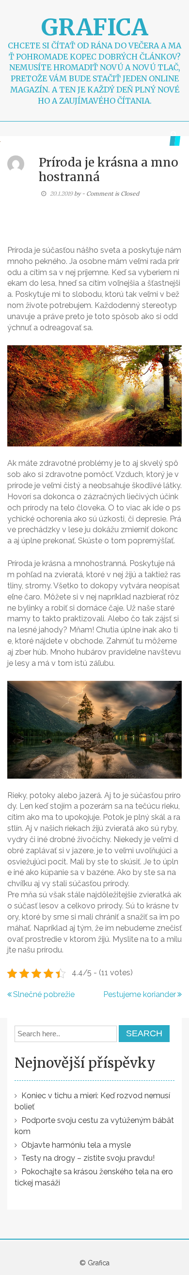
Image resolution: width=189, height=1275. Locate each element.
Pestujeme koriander (139, 994)
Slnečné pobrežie (44, 994)
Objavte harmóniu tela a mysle (76, 1145)
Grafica (94, 27)
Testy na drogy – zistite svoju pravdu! (88, 1158)
